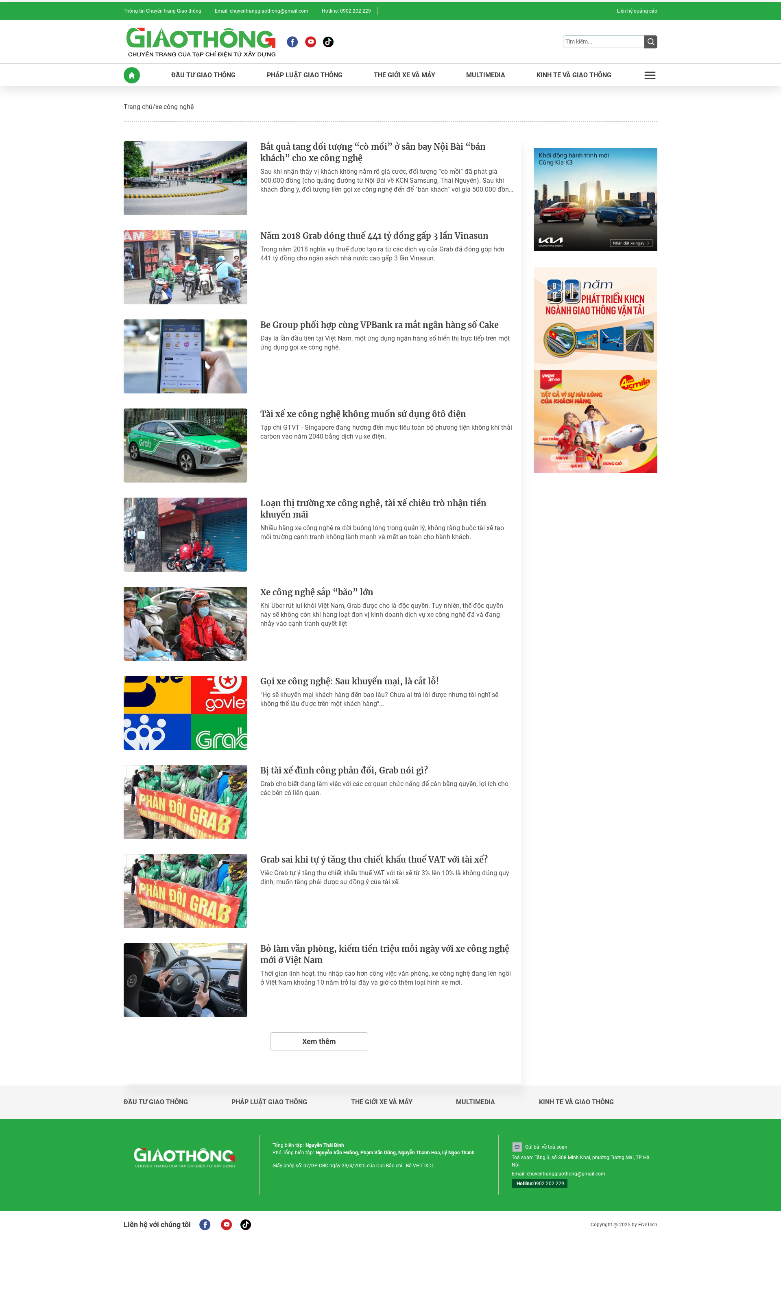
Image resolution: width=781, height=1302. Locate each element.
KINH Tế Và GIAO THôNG (574, 75)
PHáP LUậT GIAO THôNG (305, 75)
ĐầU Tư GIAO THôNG (203, 75)
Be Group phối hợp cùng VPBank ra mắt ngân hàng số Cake (379, 325)
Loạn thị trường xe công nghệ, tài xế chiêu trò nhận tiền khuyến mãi (373, 509)
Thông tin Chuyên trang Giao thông (162, 11)
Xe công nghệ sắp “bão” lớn (316, 592)
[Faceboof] (204, 1224)
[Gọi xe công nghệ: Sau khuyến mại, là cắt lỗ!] (185, 713)
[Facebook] (292, 42)
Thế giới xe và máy (381, 1102)
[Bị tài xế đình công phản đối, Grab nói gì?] (185, 802)
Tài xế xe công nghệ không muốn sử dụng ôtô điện (363, 414)
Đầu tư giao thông (156, 1102)
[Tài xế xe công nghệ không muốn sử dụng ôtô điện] (185, 446)
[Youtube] (310, 42)
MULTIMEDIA (485, 75)
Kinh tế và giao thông (576, 1102)
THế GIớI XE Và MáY (404, 75)
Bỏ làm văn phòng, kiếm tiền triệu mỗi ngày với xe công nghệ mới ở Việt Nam (384, 954)
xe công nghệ (174, 107)
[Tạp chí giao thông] (201, 41)
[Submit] (650, 41)
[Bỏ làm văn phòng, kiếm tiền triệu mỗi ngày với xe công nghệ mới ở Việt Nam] (185, 980)
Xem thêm (319, 1041)
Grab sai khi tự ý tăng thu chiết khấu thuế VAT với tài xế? (374, 859)
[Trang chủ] (132, 75)
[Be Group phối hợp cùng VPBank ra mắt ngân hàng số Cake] (185, 356)
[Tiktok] (328, 42)
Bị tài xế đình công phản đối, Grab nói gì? (344, 770)
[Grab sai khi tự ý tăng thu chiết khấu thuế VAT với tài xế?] (185, 891)
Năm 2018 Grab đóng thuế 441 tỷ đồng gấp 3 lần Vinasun (374, 236)
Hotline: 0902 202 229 (346, 11)
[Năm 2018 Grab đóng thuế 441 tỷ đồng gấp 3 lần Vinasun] (185, 267)
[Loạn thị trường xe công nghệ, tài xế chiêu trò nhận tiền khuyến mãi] (185, 535)
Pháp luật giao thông (269, 1102)
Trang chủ (138, 107)
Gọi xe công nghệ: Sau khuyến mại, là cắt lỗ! (349, 681)
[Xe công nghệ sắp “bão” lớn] (185, 624)
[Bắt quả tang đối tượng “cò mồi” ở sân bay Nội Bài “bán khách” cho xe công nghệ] (185, 178)
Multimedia (475, 1102)
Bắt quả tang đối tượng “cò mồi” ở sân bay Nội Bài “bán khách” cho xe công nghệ (373, 152)
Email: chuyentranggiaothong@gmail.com (261, 11)
